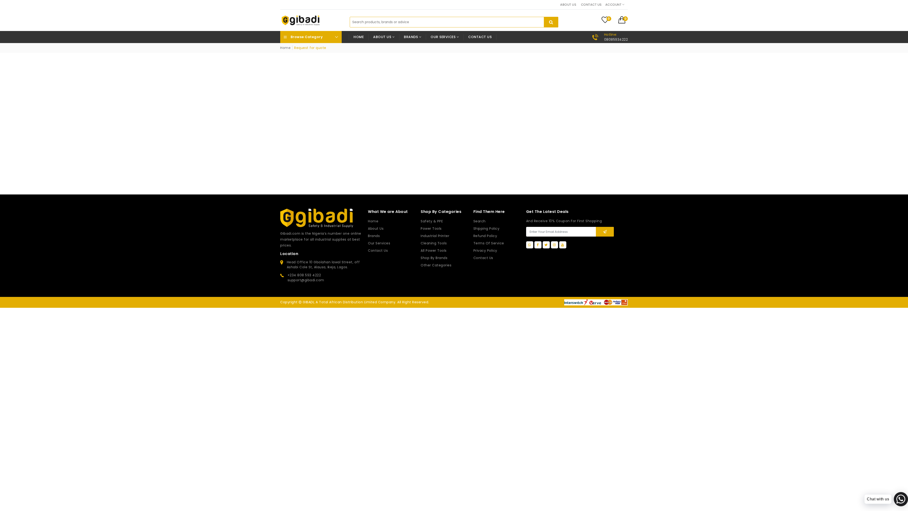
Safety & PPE (432, 221)
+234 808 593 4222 (304, 275)
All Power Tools (434, 250)
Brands (374, 235)
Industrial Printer (435, 235)
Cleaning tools (434, 243)
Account (613, 4)
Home (359, 37)
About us (568, 4)
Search (479, 221)
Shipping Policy (486, 228)
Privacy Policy (485, 250)
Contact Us (483, 258)
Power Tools (431, 228)
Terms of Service (488, 243)
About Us (376, 228)
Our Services (379, 243)
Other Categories (436, 265)
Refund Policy (485, 235)
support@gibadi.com (306, 280)
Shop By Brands (434, 258)
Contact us (591, 4)
